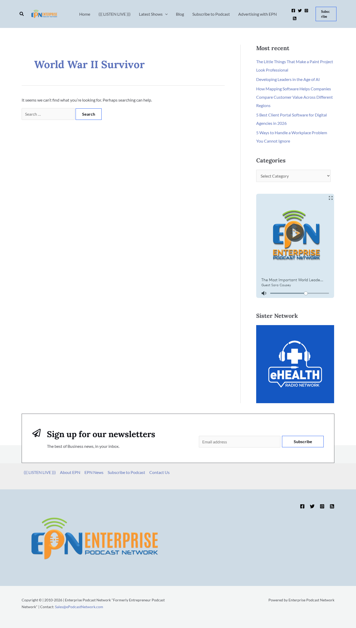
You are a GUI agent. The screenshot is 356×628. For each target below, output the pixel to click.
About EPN (70, 472)
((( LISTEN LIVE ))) (40, 472)
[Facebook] (293, 11)
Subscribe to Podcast (126, 472)
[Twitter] (300, 11)
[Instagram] (306, 11)
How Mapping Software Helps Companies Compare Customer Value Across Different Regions (294, 97)
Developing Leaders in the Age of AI (288, 79)
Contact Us (159, 472)
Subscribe (303, 441)
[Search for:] (49, 113)
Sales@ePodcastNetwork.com (79, 606)
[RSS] (295, 18)
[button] (22, 14)
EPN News (93, 472)
